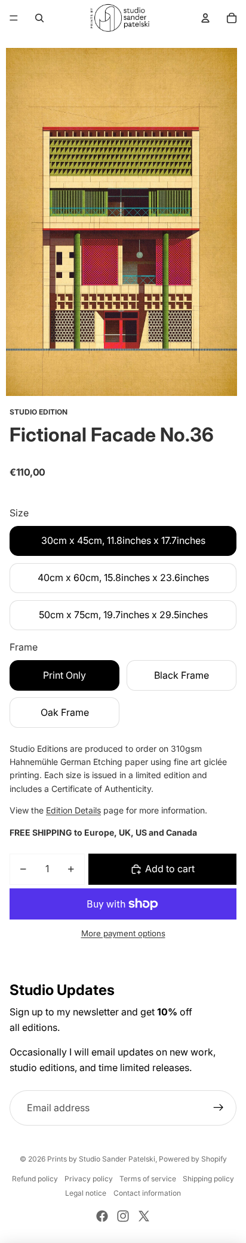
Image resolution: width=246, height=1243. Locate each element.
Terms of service (147, 1178)
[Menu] (13, 18)
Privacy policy (88, 1178)
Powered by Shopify (193, 1158)
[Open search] (39, 18)
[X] (144, 1216)
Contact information (147, 1192)
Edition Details (73, 810)
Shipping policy (208, 1178)
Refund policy (35, 1178)
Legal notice (85, 1192)
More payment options (123, 933)
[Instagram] (123, 1216)
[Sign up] (218, 1108)
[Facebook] (102, 1216)
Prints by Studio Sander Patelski (101, 1158)
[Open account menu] (205, 18)
